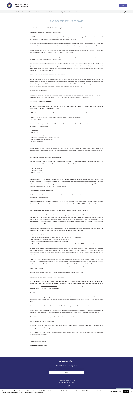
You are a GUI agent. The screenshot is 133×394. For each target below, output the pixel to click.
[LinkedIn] (120, 12)
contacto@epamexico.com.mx (88, 228)
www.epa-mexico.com (48, 39)
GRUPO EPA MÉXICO (22, 4)
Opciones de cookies (116, 391)
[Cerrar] (131, 391)
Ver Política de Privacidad (37, 392)
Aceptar (126, 391)
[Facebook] (123, 12)
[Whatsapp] (125, 12)
